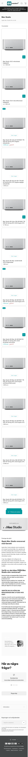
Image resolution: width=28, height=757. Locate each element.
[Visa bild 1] (11, 685)
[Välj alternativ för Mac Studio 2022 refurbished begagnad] (23, 56)
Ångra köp (14, 693)
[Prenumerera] (22, 714)
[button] (7, 648)
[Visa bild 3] (15, 685)
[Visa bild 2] (13, 685)
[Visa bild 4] (17, 685)
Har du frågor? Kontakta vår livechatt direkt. (14, 680)
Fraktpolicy (7, 741)
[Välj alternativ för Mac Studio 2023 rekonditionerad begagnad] (23, 96)
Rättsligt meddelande (14, 741)
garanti (17, 600)
